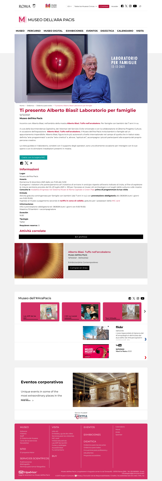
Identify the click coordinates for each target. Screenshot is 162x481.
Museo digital (53, 30)
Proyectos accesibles (92, 455)
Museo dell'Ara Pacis (51, 19)
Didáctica (107, 30)
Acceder (114, 6)
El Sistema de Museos (29, 438)
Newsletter (24, 443)
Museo (20, 30)
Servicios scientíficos (34, 458)
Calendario (125, 30)
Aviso (118, 432)
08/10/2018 (130, 335)
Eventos (92, 30)
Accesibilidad (57, 448)
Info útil (55, 431)
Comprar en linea (78, 268)
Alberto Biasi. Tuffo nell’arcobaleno (83, 123)
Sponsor (119, 435)
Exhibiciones (74, 30)
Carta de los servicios (28, 441)
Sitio (23, 449)
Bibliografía (25, 464)
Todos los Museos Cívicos (84, 6)
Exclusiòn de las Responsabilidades (97, 476)
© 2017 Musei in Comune (64, 476)
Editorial (23, 431)
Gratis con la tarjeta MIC (33, 157)
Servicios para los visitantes (63, 436)
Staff (22, 436)
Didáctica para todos (44, 106)
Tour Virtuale (110, 318)
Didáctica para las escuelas (95, 445)
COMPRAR (104, 6)
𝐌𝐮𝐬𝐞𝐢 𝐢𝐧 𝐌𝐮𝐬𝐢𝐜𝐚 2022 (124, 351)
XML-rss (141, 476)
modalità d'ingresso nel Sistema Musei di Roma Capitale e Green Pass (63, 190)
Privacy (79, 476)
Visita (140, 30)
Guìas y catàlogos (59, 445)
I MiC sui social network (70, 317)
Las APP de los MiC (59, 443)
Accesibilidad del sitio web (127, 476)
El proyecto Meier (27, 452)
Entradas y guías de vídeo (62, 434)
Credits (113, 476)
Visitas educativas (59, 441)
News (118, 429)
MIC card (116, 201)
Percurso (34, 30)
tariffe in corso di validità (72, 201)
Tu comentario (58, 450)
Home (22, 106)
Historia (23, 434)
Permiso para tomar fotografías (32, 467)
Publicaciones (26, 462)
